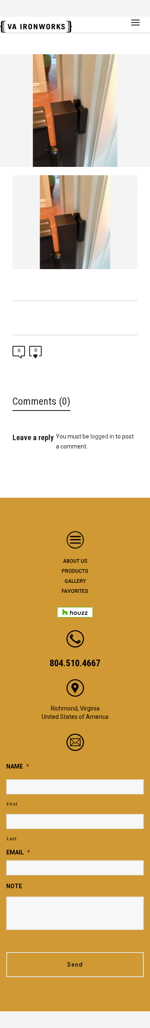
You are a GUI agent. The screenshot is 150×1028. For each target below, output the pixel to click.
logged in (102, 436)
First (12, 804)
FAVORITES (75, 591)
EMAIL (18, 852)
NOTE (14, 886)
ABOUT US (75, 561)
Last (12, 839)
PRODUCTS (75, 571)
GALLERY (75, 581)
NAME (17, 766)
